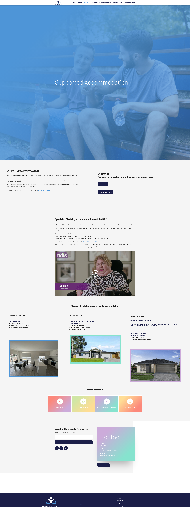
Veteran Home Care (129, 2)
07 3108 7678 (41, 190)
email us (49, 190)
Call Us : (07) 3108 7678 (106, 192)
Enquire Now (103, 184)
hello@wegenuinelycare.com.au (109, 450)
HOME (80, 504)
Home (74, 2)
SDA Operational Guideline (90, 241)
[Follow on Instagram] (61, 448)
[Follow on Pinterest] (66, 448)
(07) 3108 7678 (104, 445)
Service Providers (106, 2)
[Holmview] (155, 380)
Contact (115, 2)
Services (86, 2)
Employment (96, 2)
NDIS (121, 2)
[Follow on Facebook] (57, 448)
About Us (79, 2)
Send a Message (103, 465)
